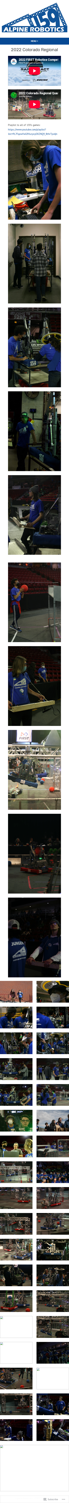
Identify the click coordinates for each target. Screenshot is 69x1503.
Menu (40, 41)
